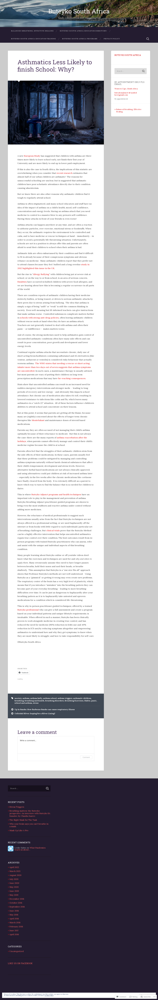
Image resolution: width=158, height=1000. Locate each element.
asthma (26, 698)
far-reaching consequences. (72, 378)
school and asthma (23, 703)
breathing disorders (54, 701)
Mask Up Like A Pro (18, 830)
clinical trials (53, 530)
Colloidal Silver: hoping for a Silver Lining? (35, 713)
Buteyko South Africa (79, 11)
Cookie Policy (49, 995)
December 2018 (16, 899)
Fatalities (22, 281)
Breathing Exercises (74, 701)
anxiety (18, 698)
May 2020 (14, 887)
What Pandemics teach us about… (30, 849)
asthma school (50, 698)
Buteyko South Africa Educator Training (33, 39)
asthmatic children (82, 698)
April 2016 (14, 934)
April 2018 (14, 918)
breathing (19, 701)
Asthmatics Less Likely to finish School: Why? (54, 65)
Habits (87, 701)
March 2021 (14, 871)
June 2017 (14, 930)
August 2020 (15, 875)
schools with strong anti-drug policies (39, 317)
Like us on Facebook (20, 963)
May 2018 (13, 914)
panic (93, 701)
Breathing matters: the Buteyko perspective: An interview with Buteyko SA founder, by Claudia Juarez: (29, 813)
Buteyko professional (28, 609)
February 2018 (16, 926)
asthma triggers (65, 698)
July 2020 (13, 879)
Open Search (148, 39)
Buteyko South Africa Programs (79, 39)
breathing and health (34, 701)
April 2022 (14, 867)
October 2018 (15, 903)
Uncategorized (16, 951)
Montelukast (38, 420)
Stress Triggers (16, 807)
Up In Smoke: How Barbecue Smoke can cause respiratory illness (45, 709)
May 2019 (13, 895)
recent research (65, 173)
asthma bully (36, 698)
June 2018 (14, 911)
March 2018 (14, 922)
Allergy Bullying (41, 274)
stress (36, 703)
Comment (86, 757)
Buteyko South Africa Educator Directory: (83, 31)
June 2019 (14, 891)
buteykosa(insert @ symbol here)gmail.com (126, 94)
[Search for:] (131, 71)
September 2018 (17, 906)
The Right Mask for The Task (23, 820)
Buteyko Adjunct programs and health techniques (56, 494)
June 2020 (14, 883)
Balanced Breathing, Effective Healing (32, 31)
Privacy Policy (112, 39)
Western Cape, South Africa (126, 89)
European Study (32, 156)
